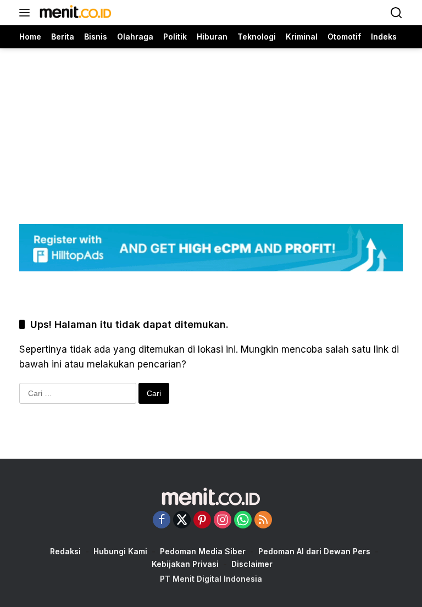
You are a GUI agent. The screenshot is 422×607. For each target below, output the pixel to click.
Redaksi (65, 551)
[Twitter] (182, 520)
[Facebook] (161, 520)
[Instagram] (222, 520)
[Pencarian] (396, 13)
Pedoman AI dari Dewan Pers (314, 551)
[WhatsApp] (243, 520)
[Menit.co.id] (74, 12)
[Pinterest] (202, 520)
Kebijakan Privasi (185, 564)
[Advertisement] (211, 125)
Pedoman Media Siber (203, 551)
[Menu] (26, 12)
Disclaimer (252, 564)
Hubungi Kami (120, 551)
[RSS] (263, 520)
